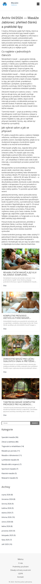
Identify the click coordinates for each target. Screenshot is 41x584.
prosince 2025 (8, 531)
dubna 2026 (7, 513)
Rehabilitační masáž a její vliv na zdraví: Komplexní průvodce (19, 273)
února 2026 (7, 522)
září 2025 (7, 544)
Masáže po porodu (11, 451)
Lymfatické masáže (10, 460)
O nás (20, 563)
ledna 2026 (7, 526)
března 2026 (8, 517)
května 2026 (8, 508)
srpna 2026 (7, 495)
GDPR (20, 573)
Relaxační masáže (10, 478)
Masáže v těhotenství (12, 455)
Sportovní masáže (10, 469)
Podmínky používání (20, 566)
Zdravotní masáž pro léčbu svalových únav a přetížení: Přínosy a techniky (18, 360)
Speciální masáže (10, 437)
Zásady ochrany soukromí (20, 570)
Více (4, 285)
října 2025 (7, 540)
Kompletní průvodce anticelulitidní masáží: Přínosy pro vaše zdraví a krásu (17, 317)
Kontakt (20, 577)
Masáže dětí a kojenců (11, 464)
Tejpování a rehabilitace (13, 446)
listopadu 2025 (9, 535)
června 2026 (8, 504)
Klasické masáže (9, 473)
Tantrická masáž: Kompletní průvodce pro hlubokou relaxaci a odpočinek (19, 403)
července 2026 (8, 499)
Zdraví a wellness (10, 442)
